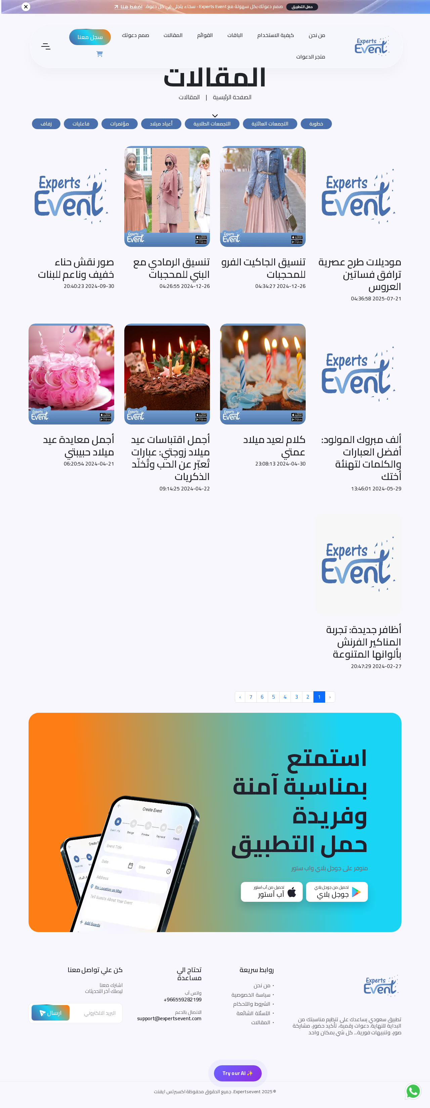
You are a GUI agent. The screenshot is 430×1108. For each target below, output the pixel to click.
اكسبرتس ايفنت (169, 1091)
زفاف (46, 123)
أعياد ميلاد (161, 123)
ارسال (53, 1012)
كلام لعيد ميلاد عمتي (274, 445)
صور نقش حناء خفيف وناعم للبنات (76, 268)
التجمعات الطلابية (212, 123)
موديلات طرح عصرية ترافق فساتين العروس (359, 274)
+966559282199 (183, 999)
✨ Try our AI (237, 1073)
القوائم (204, 35)
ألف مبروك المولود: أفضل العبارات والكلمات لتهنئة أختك (361, 458)
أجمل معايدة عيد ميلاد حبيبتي (78, 445)
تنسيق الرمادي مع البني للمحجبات (171, 268)
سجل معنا (88, 37)
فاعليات (81, 123)
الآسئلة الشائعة (253, 1013)
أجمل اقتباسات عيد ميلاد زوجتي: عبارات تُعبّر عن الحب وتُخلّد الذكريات (170, 458)
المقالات (171, 35)
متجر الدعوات (309, 56)
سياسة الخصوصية (250, 995)
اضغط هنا (129, 7)
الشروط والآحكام (251, 1004)
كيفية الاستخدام (274, 35)
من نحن (315, 35)
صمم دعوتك (134, 35)
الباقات (234, 35)
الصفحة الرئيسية (232, 97)
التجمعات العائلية (270, 123)
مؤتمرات (119, 123)
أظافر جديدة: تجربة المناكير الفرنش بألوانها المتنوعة (363, 641)
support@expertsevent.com (169, 1018)
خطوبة (316, 123)
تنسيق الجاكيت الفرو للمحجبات (263, 268)
